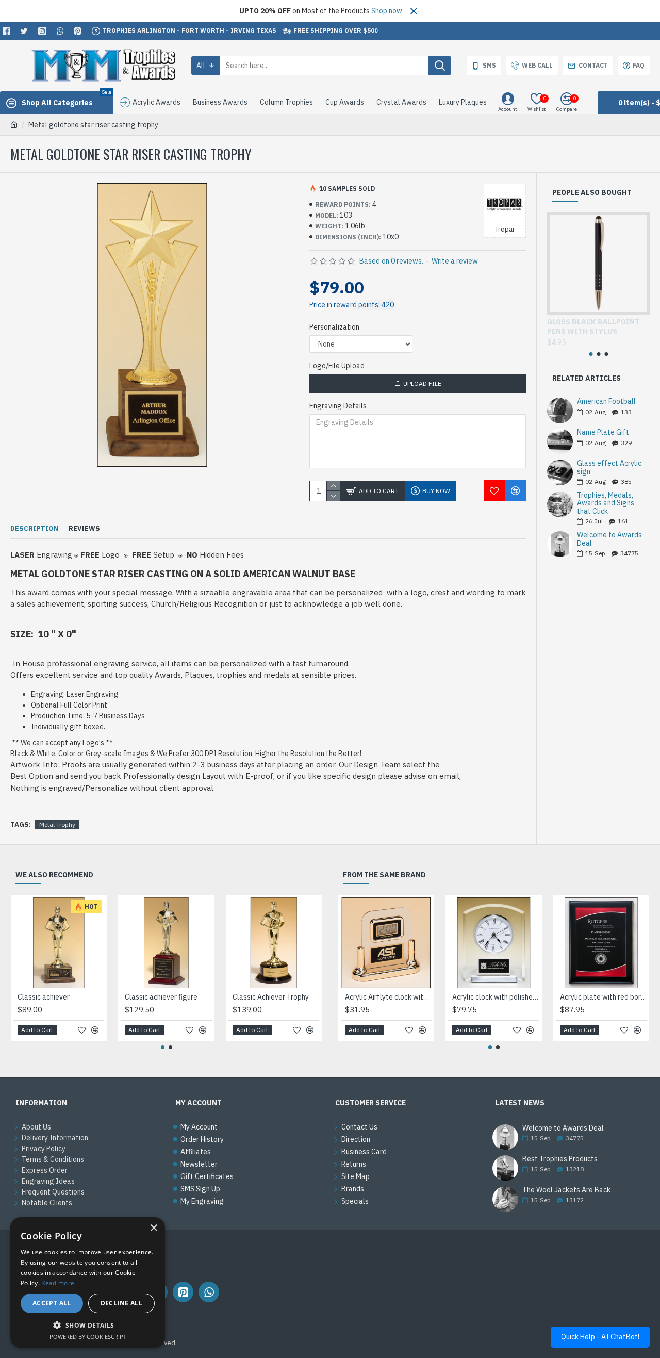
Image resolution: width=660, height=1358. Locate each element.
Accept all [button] (51, 1303)
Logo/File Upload (337, 365)
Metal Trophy (57, 824)
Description (34, 529)
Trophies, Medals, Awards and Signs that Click (605, 503)
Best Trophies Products (560, 1159)
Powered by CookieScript (88, 1336)
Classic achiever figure (161, 997)
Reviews (84, 529)
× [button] (153, 1228)
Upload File (422, 383)
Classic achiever (44, 997)
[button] (590, 354)
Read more (57, 1283)
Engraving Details (338, 406)
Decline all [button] (121, 1303)
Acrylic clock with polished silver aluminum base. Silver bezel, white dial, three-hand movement (495, 997)
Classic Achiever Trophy (271, 997)
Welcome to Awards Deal (609, 539)
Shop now (386, 10)
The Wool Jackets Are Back (566, 1190)
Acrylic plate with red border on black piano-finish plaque (603, 997)
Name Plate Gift (603, 432)
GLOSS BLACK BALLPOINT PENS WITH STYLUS (593, 326)
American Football (606, 401)
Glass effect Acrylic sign (609, 468)
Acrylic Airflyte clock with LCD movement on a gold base (388, 997)
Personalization (334, 327)
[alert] (87, 1282)
